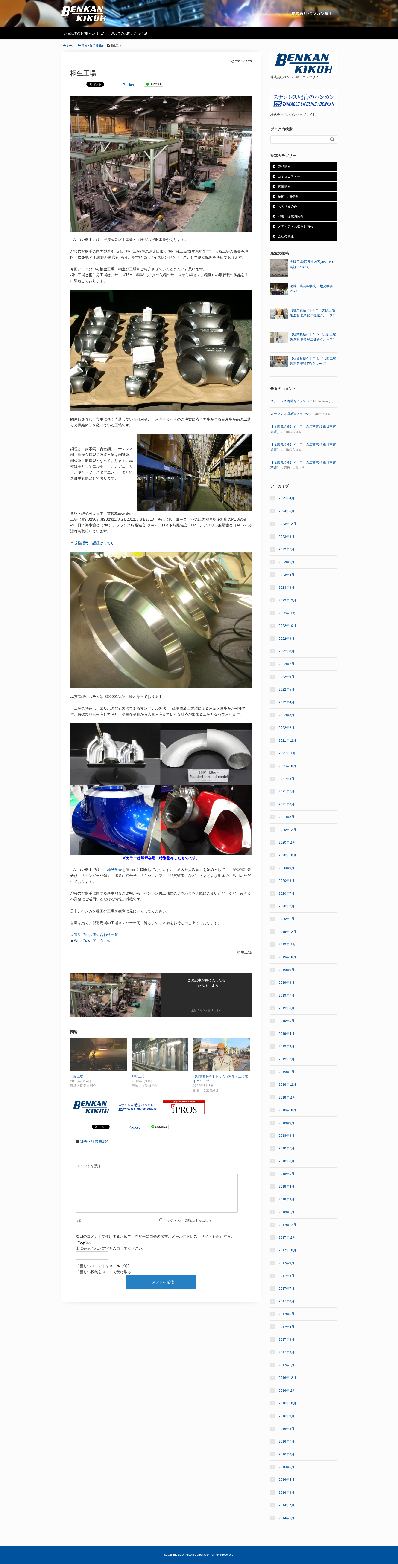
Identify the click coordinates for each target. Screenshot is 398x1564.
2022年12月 (287, 600)
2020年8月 (286, 880)
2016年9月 (286, 1416)
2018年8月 (286, 1135)
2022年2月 (286, 727)
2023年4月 (286, 575)
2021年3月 (286, 817)
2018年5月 (286, 1174)
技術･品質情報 (288, 196)
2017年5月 (286, 1314)
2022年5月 (286, 689)
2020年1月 (286, 919)
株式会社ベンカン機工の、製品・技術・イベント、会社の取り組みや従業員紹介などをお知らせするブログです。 (312, 14)
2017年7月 (286, 1288)
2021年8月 (286, 779)
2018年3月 (286, 1199)
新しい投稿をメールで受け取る (105, 1272)
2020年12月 (287, 830)
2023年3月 (286, 587)
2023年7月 (286, 549)
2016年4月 (286, 1479)
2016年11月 (287, 1390)
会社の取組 (286, 236)
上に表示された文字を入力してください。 (111, 1248)
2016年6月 (286, 1454)
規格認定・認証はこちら (94, 543)
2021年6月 (286, 804)
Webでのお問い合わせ (127, 33)
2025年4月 (286, 498)
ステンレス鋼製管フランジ (289, 401)
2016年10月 (287, 1403)
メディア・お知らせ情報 (295, 226)
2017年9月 (286, 1263)
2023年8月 (286, 536)
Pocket (128, 85)
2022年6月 (286, 677)
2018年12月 (287, 1084)
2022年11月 (287, 613)
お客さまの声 (287, 206)
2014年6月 (286, 1518)
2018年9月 (286, 1123)
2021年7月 (286, 791)
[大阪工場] (98, 1054)
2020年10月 (287, 855)
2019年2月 (286, 1059)
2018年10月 (287, 1110)
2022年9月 (286, 638)
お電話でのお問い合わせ (82, 33)
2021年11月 (287, 753)
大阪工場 (76, 1076)
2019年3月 (286, 1046)
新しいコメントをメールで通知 (105, 1266)
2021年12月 (287, 740)
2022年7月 (286, 664)
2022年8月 (286, 651)
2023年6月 (286, 562)
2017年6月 (286, 1301)
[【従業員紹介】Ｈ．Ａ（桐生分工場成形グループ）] (221, 1054)
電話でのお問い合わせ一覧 (96, 935)
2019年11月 (287, 944)
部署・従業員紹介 (95, 1141)
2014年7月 (286, 1505)
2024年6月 (286, 511)
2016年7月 (286, 1441)
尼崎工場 (138, 1076)
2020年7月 (286, 893)
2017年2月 (286, 1352)
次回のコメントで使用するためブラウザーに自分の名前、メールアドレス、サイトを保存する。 (155, 1236)
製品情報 (284, 166)
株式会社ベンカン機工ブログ (98, 14)
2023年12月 (287, 524)
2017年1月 (286, 1365)
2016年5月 (286, 1467)
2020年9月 (286, 868)
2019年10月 (287, 957)
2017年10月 (287, 1250)
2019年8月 (286, 982)
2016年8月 (286, 1429)
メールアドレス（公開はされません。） (187, 1220)
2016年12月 (287, 1377)
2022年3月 (286, 715)
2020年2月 (286, 906)
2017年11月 (287, 1237)
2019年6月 (286, 1008)
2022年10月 (287, 625)
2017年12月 (287, 1225)
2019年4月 (286, 1033)
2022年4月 (286, 702)
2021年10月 (287, 766)
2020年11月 (287, 842)
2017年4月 (286, 1327)
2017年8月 (286, 1276)
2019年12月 (287, 932)
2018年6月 (286, 1161)
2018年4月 (286, 1186)
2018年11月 (287, 1097)
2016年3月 (286, 1492)
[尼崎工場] (160, 1054)
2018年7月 (286, 1148)
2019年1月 (286, 1072)
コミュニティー (289, 176)
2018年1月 (286, 1212)
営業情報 (284, 186)
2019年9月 (286, 970)
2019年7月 (286, 995)
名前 (78, 1220)
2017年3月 (286, 1339)
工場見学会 (112, 870)
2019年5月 (286, 1021)
